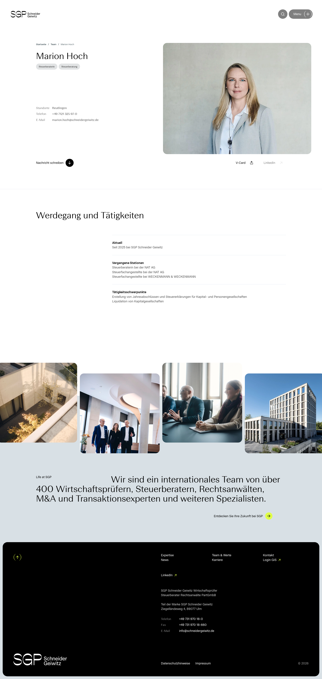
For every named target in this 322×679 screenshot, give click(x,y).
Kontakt (268, 555)
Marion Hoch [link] (67, 44)
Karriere (217, 560)
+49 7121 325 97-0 (64, 114)
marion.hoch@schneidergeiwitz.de (75, 120)
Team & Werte (221, 555)
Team (53, 44)
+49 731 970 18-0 (191, 619)
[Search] (282, 14)
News (165, 560)
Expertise (167, 555)
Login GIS (270, 560)
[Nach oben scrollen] (17, 557)
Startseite (41, 44)
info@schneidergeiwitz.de (196, 631)
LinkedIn (167, 575)
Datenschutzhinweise (175, 663)
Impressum (203, 663)
